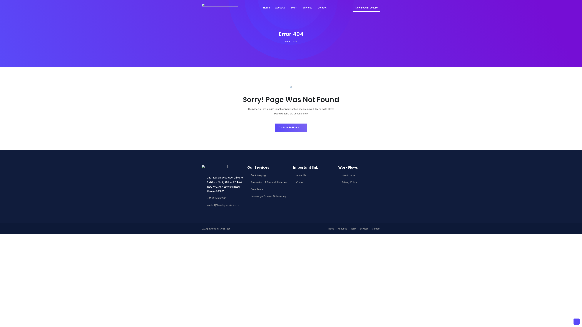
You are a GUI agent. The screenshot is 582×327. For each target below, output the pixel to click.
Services (307, 7)
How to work (348, 175)
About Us (280, 7)
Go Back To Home (289, 127)
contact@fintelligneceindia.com (223, 205)
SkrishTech (224, 228)
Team (294, 7)
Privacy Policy (349, 182)
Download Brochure (366, 7)
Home (266, 7)
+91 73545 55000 (216, 198)
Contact (322, 7)
